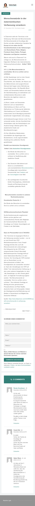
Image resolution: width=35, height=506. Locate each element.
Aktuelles (6, 13)
